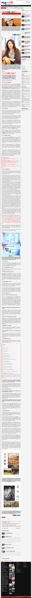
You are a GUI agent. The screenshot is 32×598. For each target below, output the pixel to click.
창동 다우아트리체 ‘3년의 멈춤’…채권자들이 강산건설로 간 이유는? (27, 37)
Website (7, 525)
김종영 (6, 566)
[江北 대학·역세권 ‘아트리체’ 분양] (10, 574)
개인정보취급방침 (28, 0)
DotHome (5, 586)
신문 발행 (3, 582)
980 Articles (8, 522)
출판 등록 (3, 576)
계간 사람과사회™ (24, 69)
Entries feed (25, 565)
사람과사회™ (4, 565)
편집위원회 (20, 0)
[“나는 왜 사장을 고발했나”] (13, 572)
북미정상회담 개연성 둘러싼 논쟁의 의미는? (27, 16)
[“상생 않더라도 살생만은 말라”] (13, 570)
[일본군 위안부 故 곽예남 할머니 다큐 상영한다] (23, 25)
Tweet (8, 32)
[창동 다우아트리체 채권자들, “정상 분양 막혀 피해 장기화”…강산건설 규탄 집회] (23, 42)
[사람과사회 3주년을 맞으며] (13, 583)
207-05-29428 (5, 574)
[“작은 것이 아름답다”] (10, 570)
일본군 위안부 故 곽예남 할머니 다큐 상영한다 (27, 25)
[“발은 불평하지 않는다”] (3, 537)
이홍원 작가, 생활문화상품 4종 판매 (27, 46)
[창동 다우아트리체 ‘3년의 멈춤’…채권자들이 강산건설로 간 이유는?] (23, 37)
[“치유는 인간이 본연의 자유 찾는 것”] (13, 585)
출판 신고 (3, 577)
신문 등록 (3, 581)
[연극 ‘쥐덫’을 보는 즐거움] (10, 589)
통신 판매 (3, 584)
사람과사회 (3, 517)
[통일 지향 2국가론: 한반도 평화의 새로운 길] (23, 50)
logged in (7, 560)
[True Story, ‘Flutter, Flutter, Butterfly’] (10, 587)
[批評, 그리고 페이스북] (13, 574)
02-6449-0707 (4, 569)
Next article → (18, 528)
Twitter (15, 525)
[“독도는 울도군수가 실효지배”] (10, 572)
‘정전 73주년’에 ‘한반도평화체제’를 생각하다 (27, 29)
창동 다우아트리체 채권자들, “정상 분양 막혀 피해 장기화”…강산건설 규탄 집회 (27, 42)
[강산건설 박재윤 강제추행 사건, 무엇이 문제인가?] (23, 53)
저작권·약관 (17, 0)
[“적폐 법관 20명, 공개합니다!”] (10, 576)
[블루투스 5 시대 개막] (3, 545)
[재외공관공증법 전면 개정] (10, 585)
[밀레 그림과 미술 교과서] (13, 576)
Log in (24, 564)
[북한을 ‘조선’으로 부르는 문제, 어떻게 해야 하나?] (23, 33)
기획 (16, 565)
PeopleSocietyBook (4, 591)
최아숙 (3, 441)
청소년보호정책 (24, 0)
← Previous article (5, 528)
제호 (2, 565)
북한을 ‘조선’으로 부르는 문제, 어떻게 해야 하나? (27, 33)
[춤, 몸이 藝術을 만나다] (10, 583)
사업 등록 (3, 580)
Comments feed (25, 566)
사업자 (2, 574)
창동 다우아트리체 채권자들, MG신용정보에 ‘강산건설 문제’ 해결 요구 (27, 20)
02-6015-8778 (4, 570)
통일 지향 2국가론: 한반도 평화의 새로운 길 (27, 49)
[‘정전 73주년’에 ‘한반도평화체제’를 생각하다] (23, 29)
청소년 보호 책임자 (4, 573)
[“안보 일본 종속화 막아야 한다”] (3, 548)
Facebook (11, 525)
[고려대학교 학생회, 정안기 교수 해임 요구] (13, 589)
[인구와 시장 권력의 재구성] (13, 587)
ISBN (2, 578)
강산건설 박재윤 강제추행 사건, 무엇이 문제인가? (27, 53)
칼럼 (22, 65)
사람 (22, 63)
